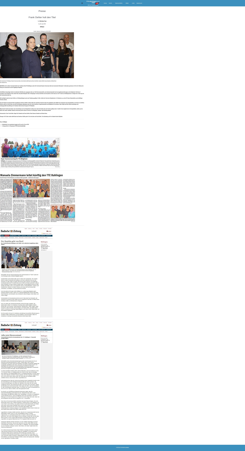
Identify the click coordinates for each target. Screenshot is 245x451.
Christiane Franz (43, 21)
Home (105, 3)
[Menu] (82, 3)
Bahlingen (42, 26)
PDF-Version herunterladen (20, 126)
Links (133, 3)
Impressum (139, 3)
